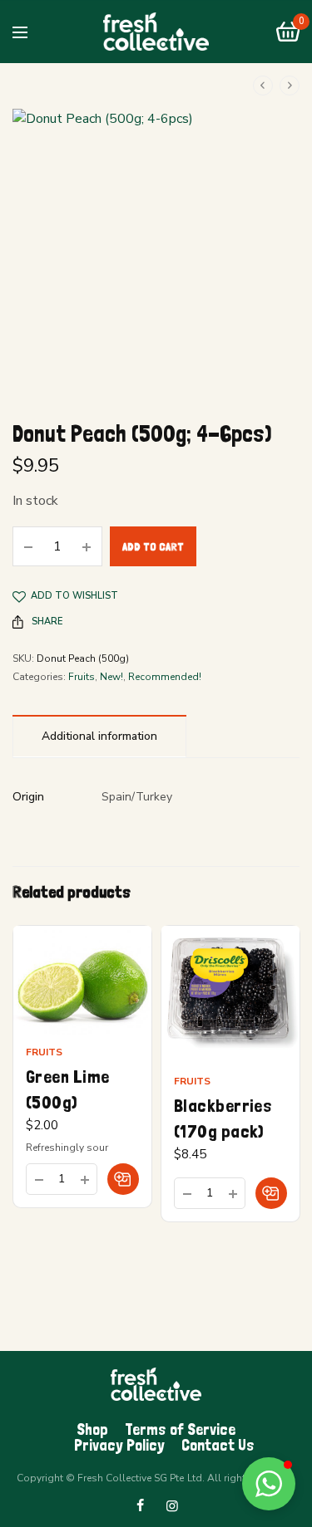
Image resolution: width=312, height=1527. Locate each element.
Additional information (99, 736)
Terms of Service (180, 1429)
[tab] (99, 736)
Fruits (81, 676)
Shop (92, 1429)
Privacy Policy (119, 1445)
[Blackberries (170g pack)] (230, 995)
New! (111, 676)
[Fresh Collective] (155, 31)
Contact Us (218, 1445)
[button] (123, 1179)
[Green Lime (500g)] (82, 980)
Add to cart (153, 546)
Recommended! (164, 676)
